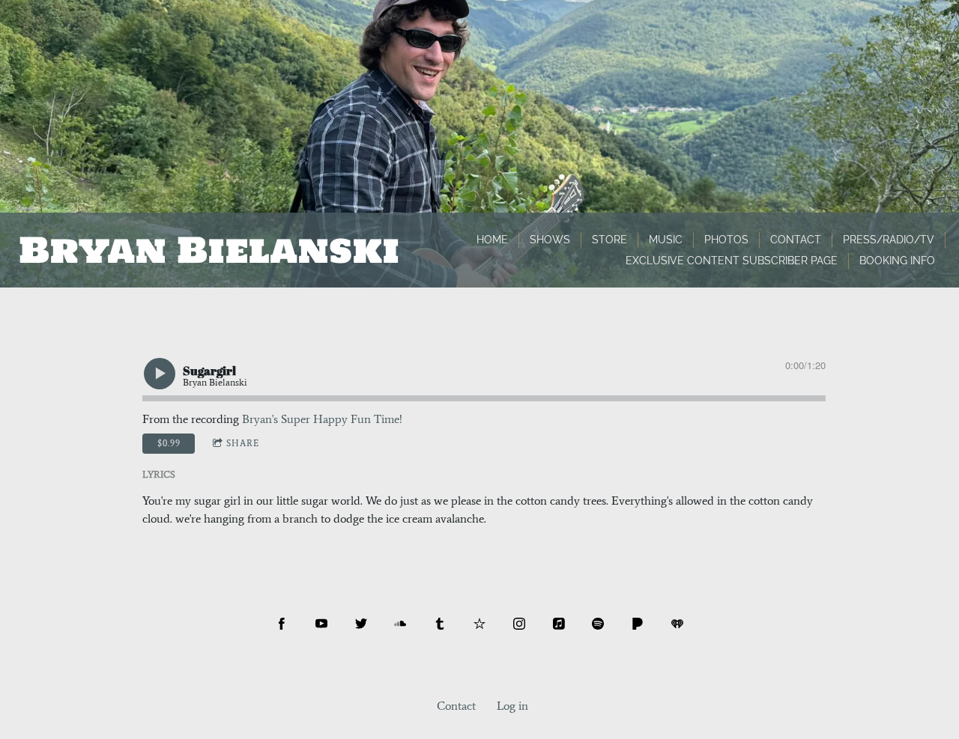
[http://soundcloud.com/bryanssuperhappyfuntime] (400, 624)
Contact (795, 240)
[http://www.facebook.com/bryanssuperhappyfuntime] (282, 624)
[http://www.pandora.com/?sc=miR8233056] (638, 624)
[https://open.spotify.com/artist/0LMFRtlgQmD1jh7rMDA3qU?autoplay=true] (598, 624)
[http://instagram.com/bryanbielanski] (519, 624)
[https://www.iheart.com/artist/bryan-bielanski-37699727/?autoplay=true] (677, 624)
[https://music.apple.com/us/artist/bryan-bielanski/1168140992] (559, 624)
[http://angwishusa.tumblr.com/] (440, 624)
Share (242, 443)
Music (666, 240)
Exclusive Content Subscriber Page (732, 261)
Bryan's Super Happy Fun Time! (322, 419)
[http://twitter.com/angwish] (361, 624)
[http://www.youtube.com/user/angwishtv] (321, 624)
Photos (726, 240)
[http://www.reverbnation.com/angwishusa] (479, 624)
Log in (512, 706)
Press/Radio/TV (888, 240)
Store (609, 240)
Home (492, 240)
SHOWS (550, 240)
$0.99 (169, 443)
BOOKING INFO (897, 261)
